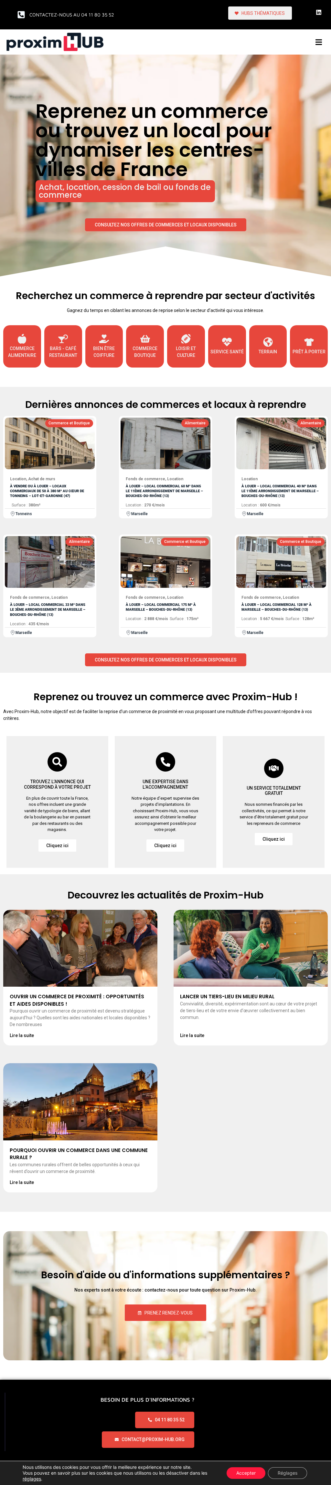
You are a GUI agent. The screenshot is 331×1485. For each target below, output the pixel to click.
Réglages (287, 1473)
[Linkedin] (319, 12)
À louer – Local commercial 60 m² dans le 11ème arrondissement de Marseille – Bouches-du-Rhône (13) (164, 491)
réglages (32, 1478)
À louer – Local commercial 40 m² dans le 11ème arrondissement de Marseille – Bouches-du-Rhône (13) (280, 491)
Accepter (246, 1473)
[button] (319, 42)
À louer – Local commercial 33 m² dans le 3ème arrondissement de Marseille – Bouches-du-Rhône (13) (47, 610)
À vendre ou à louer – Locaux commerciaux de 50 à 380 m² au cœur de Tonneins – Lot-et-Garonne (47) (47, 491)
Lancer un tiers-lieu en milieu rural (227, 996)
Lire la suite (22, 1035)
